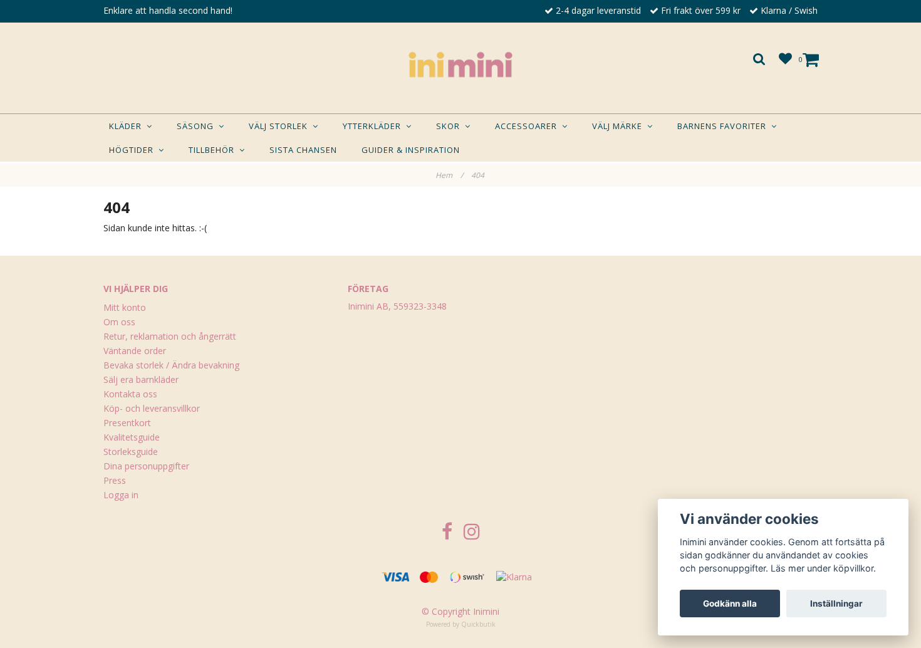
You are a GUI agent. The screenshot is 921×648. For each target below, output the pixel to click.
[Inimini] (460, 64)
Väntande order (134, 351)
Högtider (134, 149)
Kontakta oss (130, 394)
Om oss (119, 322)
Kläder (128, 126)
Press (114, 480)
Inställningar (836, 603)
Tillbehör (214, 149)
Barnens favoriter (724, 126)
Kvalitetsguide (131, 437)
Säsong (198, 126)
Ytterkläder (374, 126)
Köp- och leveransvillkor (151, 408)
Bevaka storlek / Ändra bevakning (171, 365)
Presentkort (127, 423)
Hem (449, 175)
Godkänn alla (730, 603)
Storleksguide (130, 451)
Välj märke (619, 126)
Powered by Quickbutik (461, 624)
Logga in (120, 495)
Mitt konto (124, 307)
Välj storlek (281, 126)
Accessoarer (528, 126)
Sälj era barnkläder (141, 379)
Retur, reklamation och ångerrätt (169, 336)
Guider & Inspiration (411, 149)
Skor (450, 126)
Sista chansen (303, 149)
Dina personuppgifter (146, 466)
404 (478, 175)
